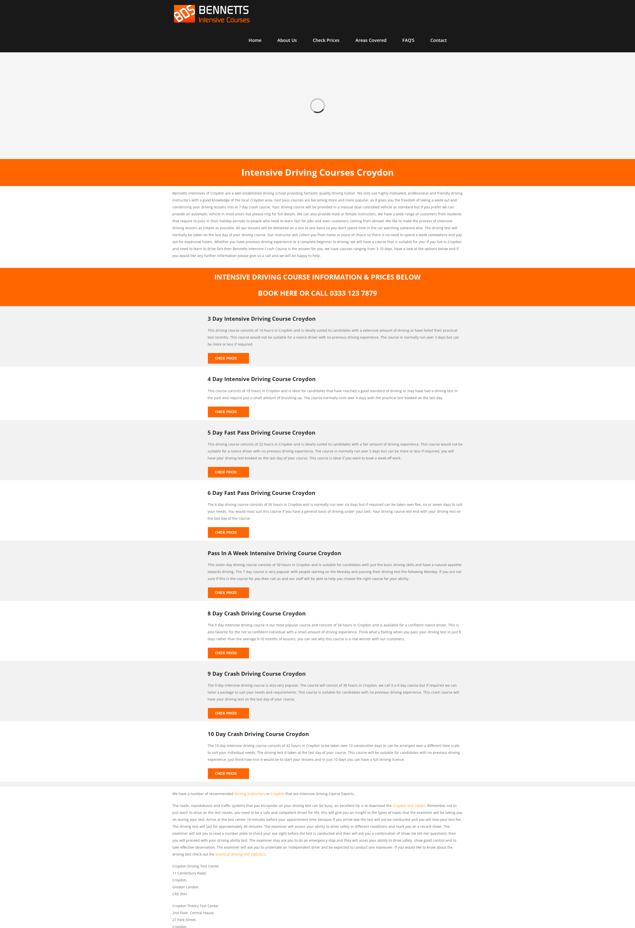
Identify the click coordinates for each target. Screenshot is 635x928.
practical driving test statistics (240, 854)
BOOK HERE (278, 293)
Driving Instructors (249, 793)
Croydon (278, 793)
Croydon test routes (409, 805)
